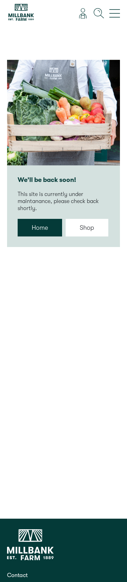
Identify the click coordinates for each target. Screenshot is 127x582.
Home (40, 227)
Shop (87, 227)
